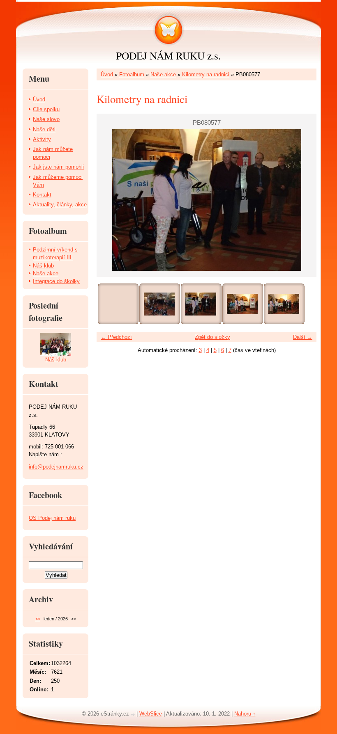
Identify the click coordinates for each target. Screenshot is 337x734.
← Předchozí (116, 337)
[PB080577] (201, 304)
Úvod (107, 74)
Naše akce (163, 74)
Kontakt (42, 195)
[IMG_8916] (242, 304)
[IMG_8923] (284, 304)
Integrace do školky (56, 281)
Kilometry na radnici (205, 74)
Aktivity (42, 139)
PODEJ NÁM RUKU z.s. (168, 55)
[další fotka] (303, 200)
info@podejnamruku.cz (56, 467)
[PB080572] (159, 304)
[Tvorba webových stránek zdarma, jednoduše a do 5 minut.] (133, 714)
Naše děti (44, 129)
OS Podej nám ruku (52, 518)
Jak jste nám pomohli (58, 167)
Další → (302, 337)
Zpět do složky (212, 337)
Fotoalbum (131, 74)
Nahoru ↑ (245, 714)
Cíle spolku (46, 109)
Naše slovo (46, 119)
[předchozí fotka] (110, 200)
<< (37, 618)
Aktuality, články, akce (60, 204)
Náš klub (43, 266)
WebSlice (150, 714)
